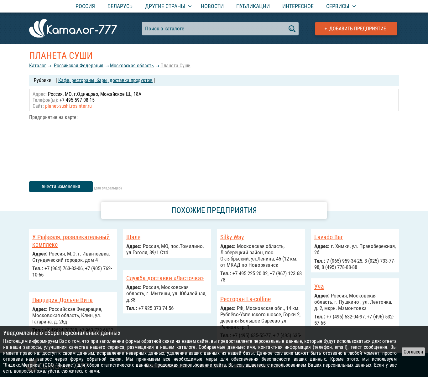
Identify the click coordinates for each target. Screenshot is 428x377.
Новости (212, 6)
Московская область (132, 66)
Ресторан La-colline (245, 299)
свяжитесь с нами (80, 371)
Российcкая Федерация (78, 66)
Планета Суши (175, 66)
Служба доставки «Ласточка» (165, 278)
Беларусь (120, 6)
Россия (85, 6)
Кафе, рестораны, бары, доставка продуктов (105, 80)
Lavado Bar (328, 237)
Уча (319, 286)
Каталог (37, 66)
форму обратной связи (96, 359)
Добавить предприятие (357, 29)
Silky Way (232, 237)
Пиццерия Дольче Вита (62, 300)
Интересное (298, 6)
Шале (133, 237)
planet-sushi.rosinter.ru (68, 106)
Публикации (253, 6)
